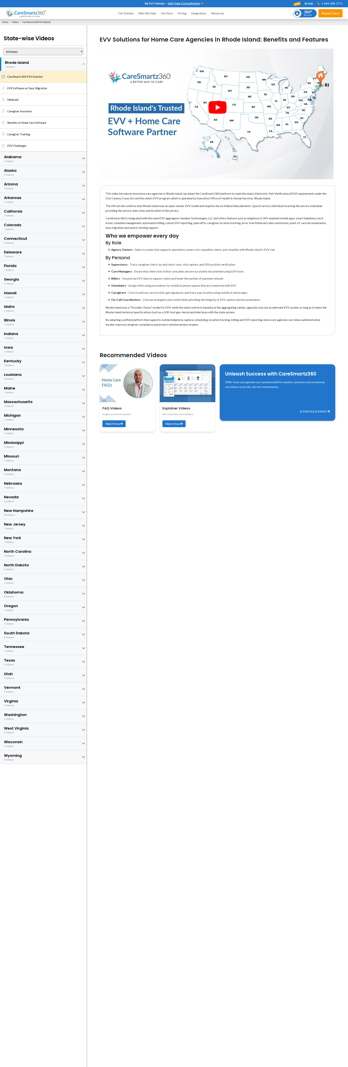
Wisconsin (13, 743)
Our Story (167, 13)
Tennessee (14, 648)
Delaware (13, 254)
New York (12, 539)
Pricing (182, 13)
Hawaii (10, 294)
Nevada (11, 498)
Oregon (11, 607)
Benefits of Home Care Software (26, 122)
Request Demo (330, 13)
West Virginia (16, 730)
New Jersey (14, 526)
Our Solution (126, 13)
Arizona (11, 186)
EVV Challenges (16, 145)
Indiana (11, 335)
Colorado (12, 226)
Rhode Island (17, 64)
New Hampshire (18, 512)
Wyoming (13, 757)
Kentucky (12, 362)
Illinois (9, 322)
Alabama (12, 158)
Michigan (12, 417)
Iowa (9, 349)
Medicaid (12, 99)
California (13, 213)
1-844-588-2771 (332, 3)
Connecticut (15, 240)
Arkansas (12, 199)
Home (5, 22)
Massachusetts (18, 403)
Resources (217, 13)
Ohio (9, 580)
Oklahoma (13, 594)
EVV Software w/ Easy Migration (27, 88)
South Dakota (16, 635)
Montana (12, 471)
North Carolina (17, 553)
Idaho (9, 308)
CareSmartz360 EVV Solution (25, 76)
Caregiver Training (18, 134)
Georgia (11, 281)
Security (308, 13)
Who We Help (147, 13)
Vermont (12, 689)
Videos (15, 22)
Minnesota (14, 430)
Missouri (11, 458)
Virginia (11, 703)
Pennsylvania (16, 621)
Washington (15, 716)
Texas (9, 662)
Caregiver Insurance (19, 111)
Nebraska (13, 485)
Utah (9, 675)
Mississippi (14, 444)
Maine (9, 390)
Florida (10, 267)
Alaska (10, 172)
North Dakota (16, 567)
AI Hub (308, 3)
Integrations (198, 13)
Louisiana (13, 376)
